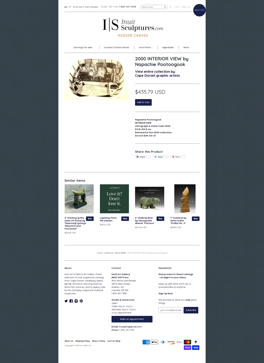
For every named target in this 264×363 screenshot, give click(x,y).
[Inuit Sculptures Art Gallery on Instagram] (76, 301)
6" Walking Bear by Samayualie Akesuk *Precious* (145, 220)
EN (65, 7)
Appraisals (168, 47)
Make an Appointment (132, 319)
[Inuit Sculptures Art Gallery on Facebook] (71, 301)
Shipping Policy (82, 341)
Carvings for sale (83, 47)
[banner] (132, 27)
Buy (90, 218)
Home (99, 253)
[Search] (165, 7)
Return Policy (98, 341)
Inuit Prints (145, 47)
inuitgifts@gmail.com (130, 326)
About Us (68, 341)
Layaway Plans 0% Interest (108, 219)
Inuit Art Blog (113, 341)
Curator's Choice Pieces (116, 47)
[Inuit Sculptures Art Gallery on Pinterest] (81, 301)
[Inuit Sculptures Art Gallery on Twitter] (66, 301)
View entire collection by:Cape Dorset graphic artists (157, 73)
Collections (108, 253)
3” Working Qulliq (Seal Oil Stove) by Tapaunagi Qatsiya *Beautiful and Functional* (75, 223)
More (186, 47)
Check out (186, 7)
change (93, 7)
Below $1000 (120, 253)
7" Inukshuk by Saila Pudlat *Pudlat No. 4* (178, 220)
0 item (177, 7)
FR (70, 7)
